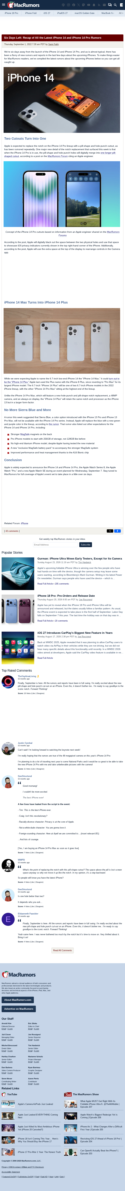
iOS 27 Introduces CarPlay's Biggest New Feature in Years (74, 632)
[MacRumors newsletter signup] (104, 5)
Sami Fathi (53, 44)
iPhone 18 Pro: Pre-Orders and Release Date (66, 595)
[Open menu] (4, 5)
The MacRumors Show (86, 1094)
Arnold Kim (6, 1023)
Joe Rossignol (85, 599)
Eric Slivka (32, 1023)
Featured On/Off (9, 1177)
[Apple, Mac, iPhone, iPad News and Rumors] (23, 8)
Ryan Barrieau (34, 1067)
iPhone (24, 523)
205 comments (62, 584)
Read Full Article (45, 584)
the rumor (54, 424)
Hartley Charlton (9, 1057)
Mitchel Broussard (9, 1045)
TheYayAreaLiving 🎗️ (28, 676)
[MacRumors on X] (78, 5)
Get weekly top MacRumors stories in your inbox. (62, 539)
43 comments (12, 531)
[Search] (116, 5)
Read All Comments (62, 950)
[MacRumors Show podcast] (63, 5)
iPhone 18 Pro (11, 13)
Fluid (37, 1177)
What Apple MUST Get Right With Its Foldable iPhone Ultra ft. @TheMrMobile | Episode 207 (99, 1104)
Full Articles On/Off (25, 1177)
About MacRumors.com (17, 999)
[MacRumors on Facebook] (73, 5)
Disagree (40, 693)
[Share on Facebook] (117, 531)
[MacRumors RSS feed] (99, 5)
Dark (62, 1177)
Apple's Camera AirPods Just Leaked (35, 1104)
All (121, 13)
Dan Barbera (7, 1067)
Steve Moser (7, 1079)
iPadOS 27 (62, 13)
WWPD (21, 860)
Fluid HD (44, 1177)
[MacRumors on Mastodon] (83, 5)
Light (56, 1177)
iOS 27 (47, 13)
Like (33, 693)
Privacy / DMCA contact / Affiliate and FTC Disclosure (23, 1167)
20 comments (61, 621)
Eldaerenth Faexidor (28, 913)
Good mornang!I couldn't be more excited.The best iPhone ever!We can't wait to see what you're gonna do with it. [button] (46, 793)
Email (4, 1029)
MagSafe (25, 434)
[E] (8, 925)
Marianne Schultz (35, 1057)
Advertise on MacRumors (18, 1008)
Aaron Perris (33, 1079)
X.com (10, 1029)
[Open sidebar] (121, 5)
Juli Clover (6, 1034)
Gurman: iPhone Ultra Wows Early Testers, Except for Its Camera (79, 558)
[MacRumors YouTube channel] (88, 5)
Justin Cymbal (25, 743)
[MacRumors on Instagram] (68, 5)
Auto (51, 1177)
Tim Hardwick (84, 562)
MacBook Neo (108, 13)
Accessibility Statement (11, 1172)
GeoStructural (25, 776)
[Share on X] (110, 531)
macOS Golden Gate (84, 13)
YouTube (12, 1094)
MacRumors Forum (58, 156)
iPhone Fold (30, 13)
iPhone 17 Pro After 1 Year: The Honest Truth (39, 1152)
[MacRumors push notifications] (94, 5)
